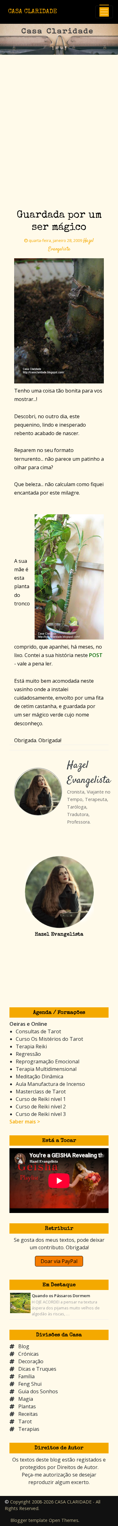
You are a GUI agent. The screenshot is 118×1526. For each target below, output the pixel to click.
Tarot (25, 1421)
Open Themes (63, 1520)
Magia (25, 1398)
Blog (23, 1346)
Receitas (28, 1413)
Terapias (28, 1429)
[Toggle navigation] (104, 12)
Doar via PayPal (59, 1261)
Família (26, 1376)
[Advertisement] (59, 143)
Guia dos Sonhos (38, 1391)
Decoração (30, 1361)
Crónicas (28, 1353)
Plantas (27, 1406)
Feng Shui (30, 1383)
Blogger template (29, 1520)
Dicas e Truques (37, 1368)
